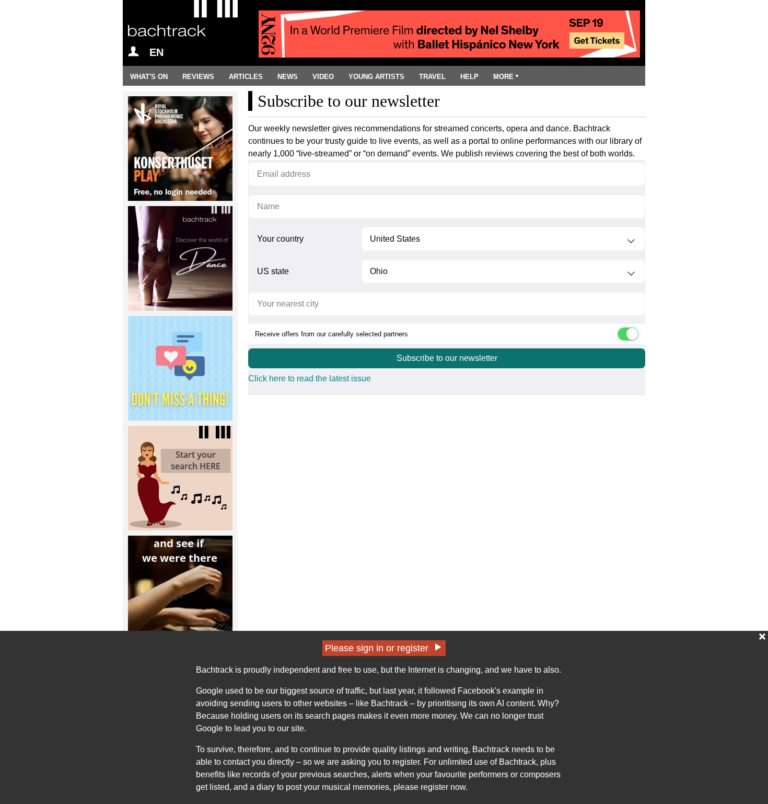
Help (469, 77)
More (503, 77)
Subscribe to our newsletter (447, 358)
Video (323, 77)
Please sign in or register (376, 648)
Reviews (198, 77)
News (287, 77)
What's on (149, 77)
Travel (432, 77)
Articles (246, 77)
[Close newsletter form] (762, 636)
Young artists (376, 77)
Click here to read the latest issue (309, 378)
